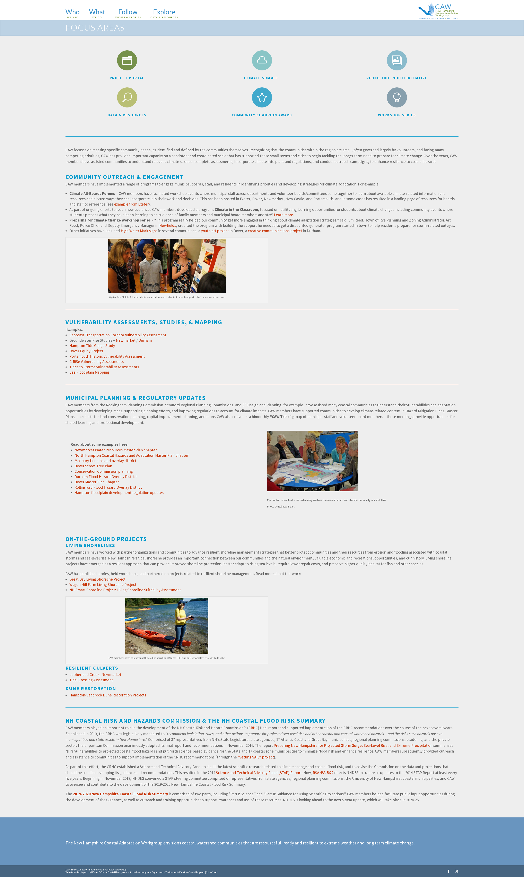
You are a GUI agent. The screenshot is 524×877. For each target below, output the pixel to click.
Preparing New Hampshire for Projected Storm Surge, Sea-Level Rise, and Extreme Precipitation (353, 745)
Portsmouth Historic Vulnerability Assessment (107, 356)
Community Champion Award (262, 115)
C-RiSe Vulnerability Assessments (96, 361)
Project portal (127, 78)
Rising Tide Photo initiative (396, 78)
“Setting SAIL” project (255, 757)
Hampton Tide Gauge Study (92, 345)
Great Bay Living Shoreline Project (97, 579)
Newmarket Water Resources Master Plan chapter (116, 450)
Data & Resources (127, 115)
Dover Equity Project (86, 350)
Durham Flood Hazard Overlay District (106, 476)
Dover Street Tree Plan (93, 465)
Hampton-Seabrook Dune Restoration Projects (107, 695)
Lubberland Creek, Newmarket (95, 674)
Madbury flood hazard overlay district (105, 460)
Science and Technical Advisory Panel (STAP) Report (259, 772)
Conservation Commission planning (104, 471)
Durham (145, 340)
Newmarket (126, 340)
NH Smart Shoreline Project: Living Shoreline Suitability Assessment (125, 589)
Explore (164, 14)
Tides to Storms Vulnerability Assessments (104, 366)
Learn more (283, 214)
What (97, 14)
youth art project (215, 230)
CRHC (253, 727)
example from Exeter (131, 204)
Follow (128, 14)
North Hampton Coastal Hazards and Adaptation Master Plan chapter (132, 455)
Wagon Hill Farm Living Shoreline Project (102, 584)
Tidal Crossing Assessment (91, 679)
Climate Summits (262, 78)
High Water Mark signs (139, 230)
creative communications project (275, 230)
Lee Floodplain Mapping (89, 372)
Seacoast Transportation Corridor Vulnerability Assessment (117, 334)
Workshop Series (397, 115)
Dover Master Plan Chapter (97, 481)
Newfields (167, 225)
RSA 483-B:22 (323, 772)
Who (73, 14)
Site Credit (212, 872)
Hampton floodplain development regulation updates (119, 492)
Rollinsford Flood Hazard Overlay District (108, 487)
